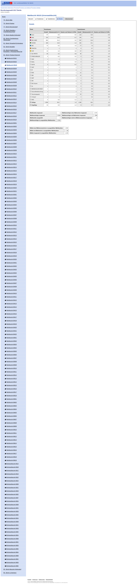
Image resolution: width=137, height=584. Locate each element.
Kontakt (29, 579)
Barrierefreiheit (49, 579)
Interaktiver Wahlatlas (36, 7)
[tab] (30, 19)
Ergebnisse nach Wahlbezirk (25, 7)
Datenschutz (42, 579)
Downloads (17, 7)
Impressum (35, 579)
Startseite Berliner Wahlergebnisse (7, 7)
